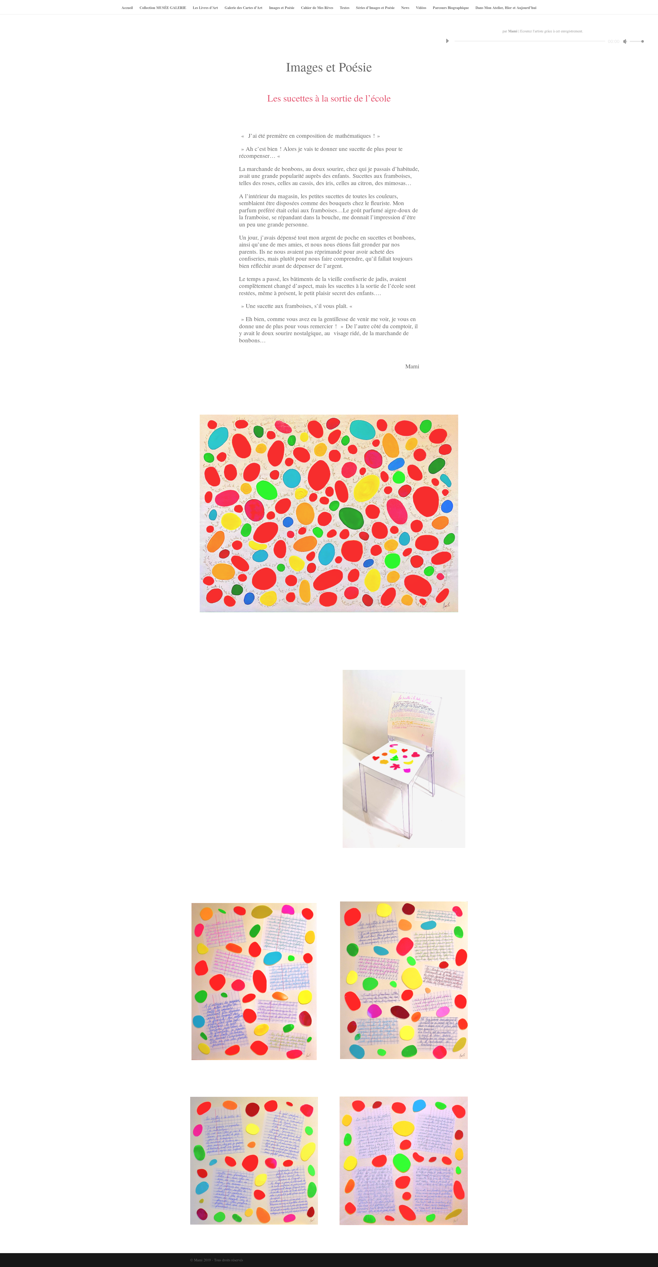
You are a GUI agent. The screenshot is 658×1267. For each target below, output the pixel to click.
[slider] (635, 41)
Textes (344, 8)
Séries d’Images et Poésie (375, 8)
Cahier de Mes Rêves (317, 8)
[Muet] (625, 41)
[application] (543, 41)
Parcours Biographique (451, 8)
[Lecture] (447, 41)
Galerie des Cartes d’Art (243, 8)
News (405, 8)
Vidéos (421, 8)
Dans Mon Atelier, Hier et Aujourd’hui (506, 8)
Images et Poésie (281, 8)
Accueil (127, 8)
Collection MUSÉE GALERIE (163, 8)
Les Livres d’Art (205, 8)
